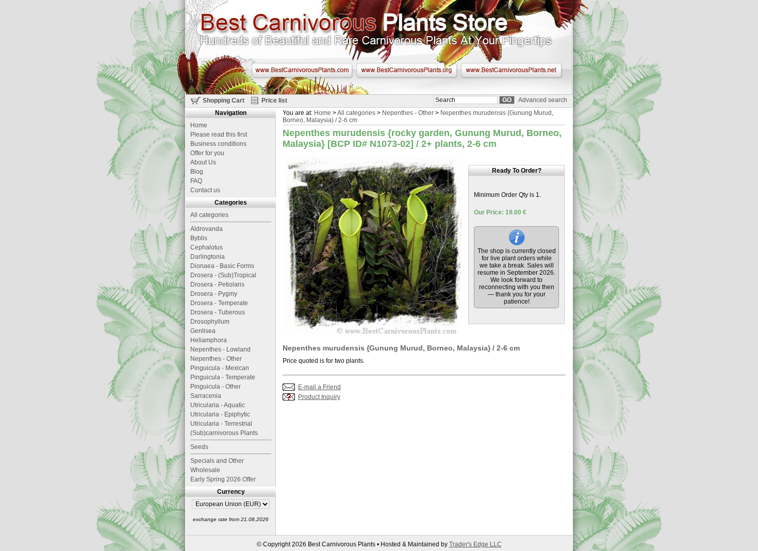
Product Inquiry (319, 396)
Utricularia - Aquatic (217, 405)
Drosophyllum (209, 321)
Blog (196, 171)
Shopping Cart (223, 100)
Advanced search (542, 100)
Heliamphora (208, 340)
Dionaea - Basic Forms (222, 266)
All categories (356, 112)
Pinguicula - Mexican (219, 368)
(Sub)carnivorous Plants (224, 433)
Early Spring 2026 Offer (223, 479)
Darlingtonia (207, 256)
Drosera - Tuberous (217, 312)
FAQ (196, 181)
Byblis (198, 238)
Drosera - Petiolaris (217, 284)
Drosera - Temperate (219, 303)
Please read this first (218, 134)
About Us (203, 162)
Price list (274, 100)
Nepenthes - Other (408, 112)
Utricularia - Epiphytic (220, 414)
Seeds (199, 446)
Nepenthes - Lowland (220, 349)
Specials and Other (217, 460)
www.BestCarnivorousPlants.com (302, 70)
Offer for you (207, 153)
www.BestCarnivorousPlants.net (511, 70)
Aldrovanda (206, 228)
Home (322, 112)
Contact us (205, 190)
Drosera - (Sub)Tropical (223, 275)
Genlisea (203, 331)
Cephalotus (206, 247)
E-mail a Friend (319, 387)
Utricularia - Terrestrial (221, 423)
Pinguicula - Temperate (222, 377)
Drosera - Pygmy (213, 293)
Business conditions (218, 143)
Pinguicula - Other (215, 386)
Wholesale (205, 470)
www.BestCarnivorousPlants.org (406, 70)
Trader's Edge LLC (475, 544)
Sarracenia (205, 395)
